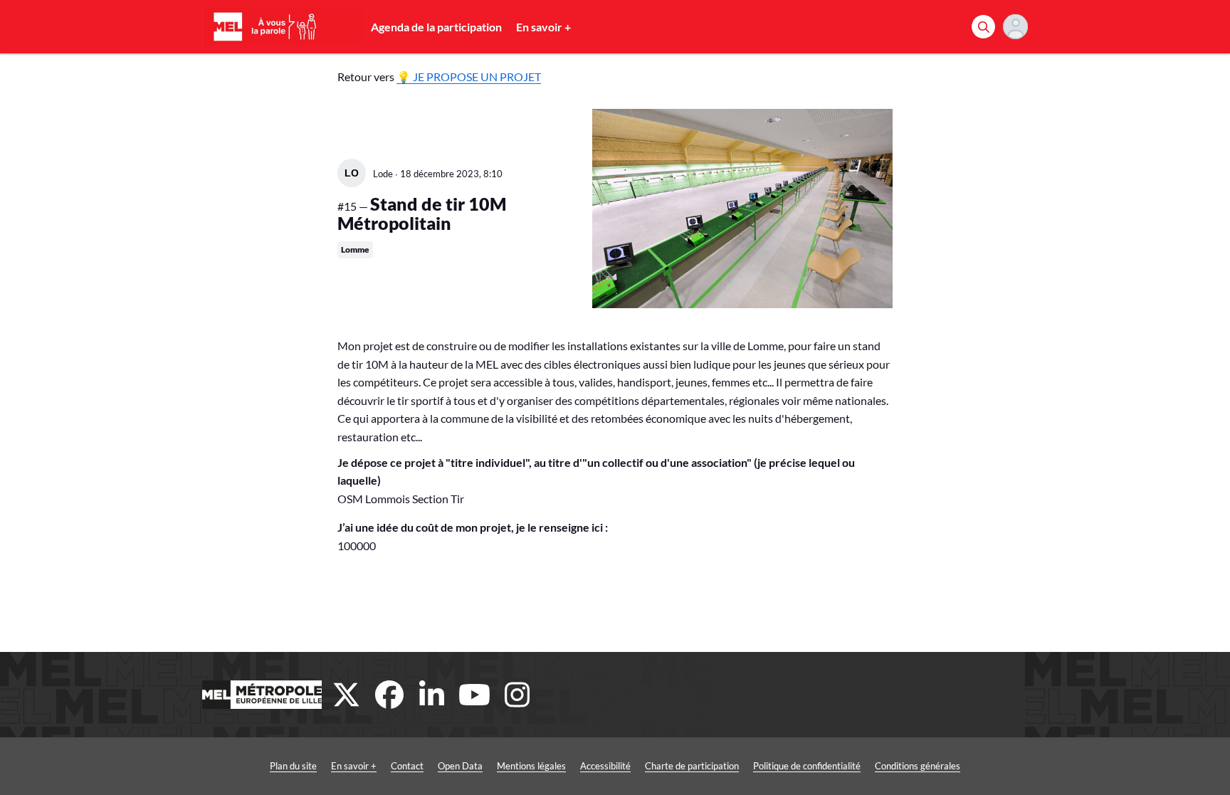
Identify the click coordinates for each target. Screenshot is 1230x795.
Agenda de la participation (436, 26)
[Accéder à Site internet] (262, 694)
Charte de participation (692, 766)
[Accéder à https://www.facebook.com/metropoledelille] (389, 694)
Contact (407, 766)
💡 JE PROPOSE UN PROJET (468, 76)
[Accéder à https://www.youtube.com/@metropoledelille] (475, 694)
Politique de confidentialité (807, 766)
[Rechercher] (983, 26)
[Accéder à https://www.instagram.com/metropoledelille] (517, 694)
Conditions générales (917, 766)
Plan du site (293, 766)
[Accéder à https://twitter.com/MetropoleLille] (346, 694)
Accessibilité (605, 766)
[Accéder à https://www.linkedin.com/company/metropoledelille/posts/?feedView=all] (432, 694)
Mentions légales (531, 766)
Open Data (460, 766)
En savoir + (543, 26)
